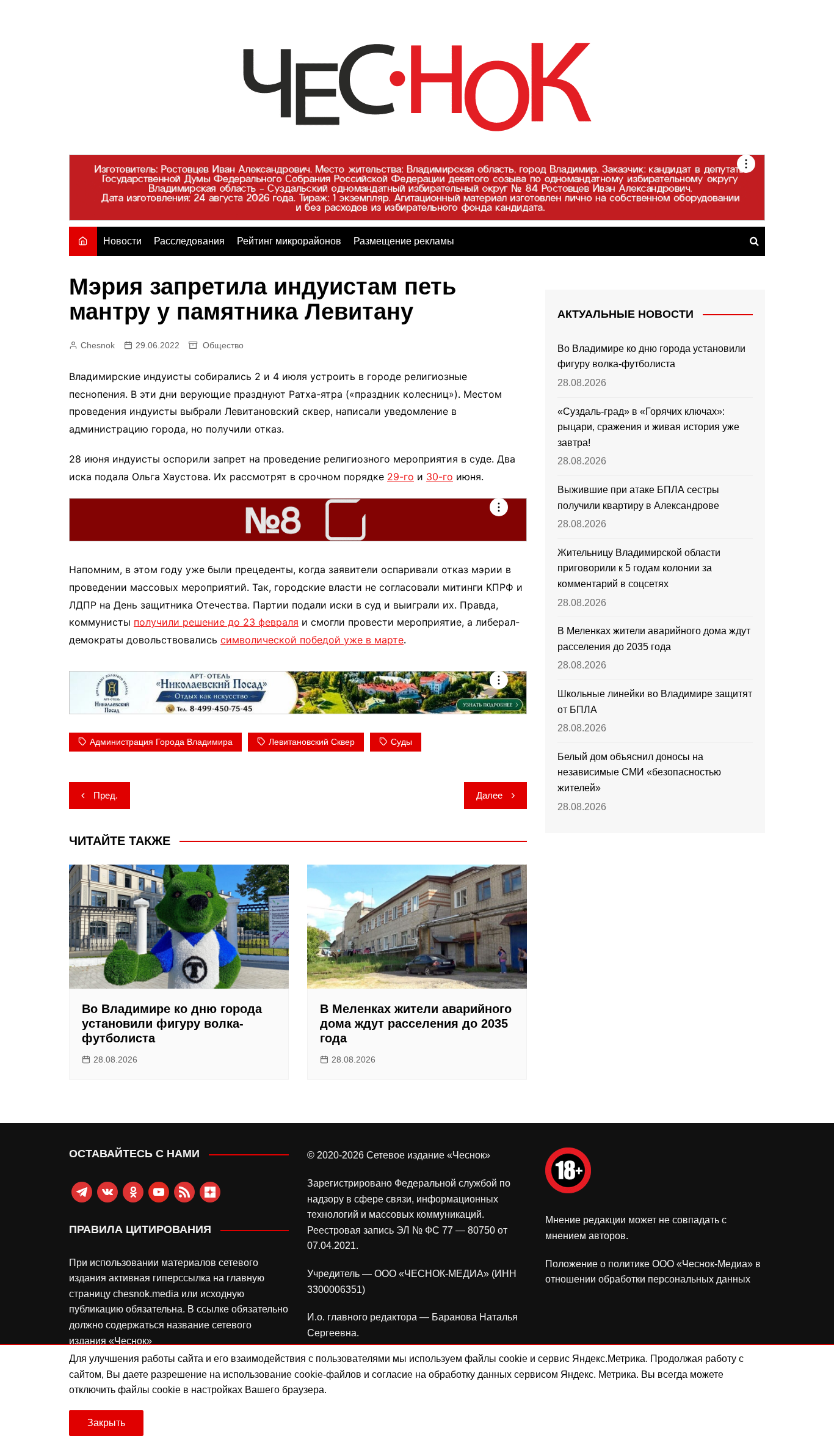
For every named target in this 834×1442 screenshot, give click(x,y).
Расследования (189, 241)
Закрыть (106, 1423)
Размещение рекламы (404, 241)
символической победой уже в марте (312, 640)
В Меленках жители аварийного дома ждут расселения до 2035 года (416, 1023)
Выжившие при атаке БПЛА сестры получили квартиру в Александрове (638, 498)
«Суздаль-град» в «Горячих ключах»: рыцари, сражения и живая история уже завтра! (648, 427)
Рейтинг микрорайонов (289, 241)
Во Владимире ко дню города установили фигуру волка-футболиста (172, 1023)
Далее (489, 795)
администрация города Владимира (161, 742)
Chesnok (98, 345)
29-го (400, 476)
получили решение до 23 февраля (216, 622)
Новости (122, 241)
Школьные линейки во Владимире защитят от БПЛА (654, 702)
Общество (223, 345)
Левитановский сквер (312, 742)
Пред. (105, 795)
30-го (439, 476)
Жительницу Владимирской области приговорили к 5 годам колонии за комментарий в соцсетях (638, 568)
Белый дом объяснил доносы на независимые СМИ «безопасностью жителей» (639, 772)
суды (401, 742)
